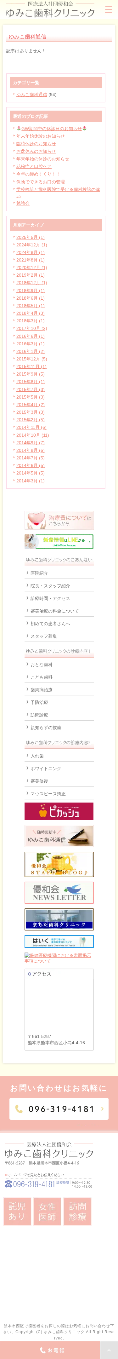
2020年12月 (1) (31, 267)
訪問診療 (39, 714)
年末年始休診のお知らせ (40, 136)
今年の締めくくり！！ (38, 173)
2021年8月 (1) (30, 259)
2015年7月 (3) (30, 389)
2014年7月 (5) (30, 457)
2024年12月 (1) (31, 244)
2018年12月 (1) (31, 282)
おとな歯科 (42, 664)
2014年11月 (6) (31, 427)
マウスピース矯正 (48, 793)
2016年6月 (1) (30, 336)
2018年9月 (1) (30, 290)
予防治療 (39, 702)
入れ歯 (37, 755)
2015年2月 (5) (30, 419)
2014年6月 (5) (30, 465)
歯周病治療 (42, 689)
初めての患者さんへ (50, 623)
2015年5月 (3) (30, 397)
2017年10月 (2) (31, 328)
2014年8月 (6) (30, 450)
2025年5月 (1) (30, 237)
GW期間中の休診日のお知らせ (51, 128)
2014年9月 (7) (30, 442)
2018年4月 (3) (30, 313)
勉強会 (23, 203)
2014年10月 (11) (32, 435)
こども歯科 (42, 677)
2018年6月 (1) (30, 298)
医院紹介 (39, 573)
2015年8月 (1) (30, 381)
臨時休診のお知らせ (36, 143)
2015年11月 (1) (31, 366)
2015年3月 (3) (30, 412)
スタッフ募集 (44, 636)
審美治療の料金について (55, 610)
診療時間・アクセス (50, 598)
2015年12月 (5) (31, 358)
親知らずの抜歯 (46, 727)
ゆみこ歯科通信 (31, 94)
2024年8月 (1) (30, 252)
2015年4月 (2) (30, 404)
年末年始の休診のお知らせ (42, 158)
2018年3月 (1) (30, 320)
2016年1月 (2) (30, 351)
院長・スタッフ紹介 (50, 585)
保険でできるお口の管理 (40, 181)
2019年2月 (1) (30, 275)
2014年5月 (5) (30, 472)
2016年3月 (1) (30, 343)
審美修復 (39, 781)
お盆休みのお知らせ (36, 151)
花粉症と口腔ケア (34, 166)
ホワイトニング (46, 768)
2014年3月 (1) (30, 480)
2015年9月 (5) (30, 374)
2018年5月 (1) (30, 305)
